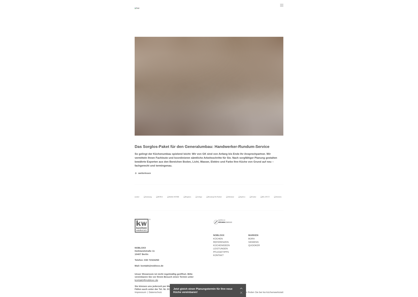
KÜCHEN (218, 238)
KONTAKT (218, 255)
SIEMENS (253, 242)
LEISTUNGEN (220, 248)
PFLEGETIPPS (221, 252)
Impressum (140, 292)
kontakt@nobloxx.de (152, 265)
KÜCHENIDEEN (221, 245)
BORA (251, 238)
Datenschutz (155, 292)
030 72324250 (151, 260)
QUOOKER (254, 245)
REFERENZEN (221, 242)
